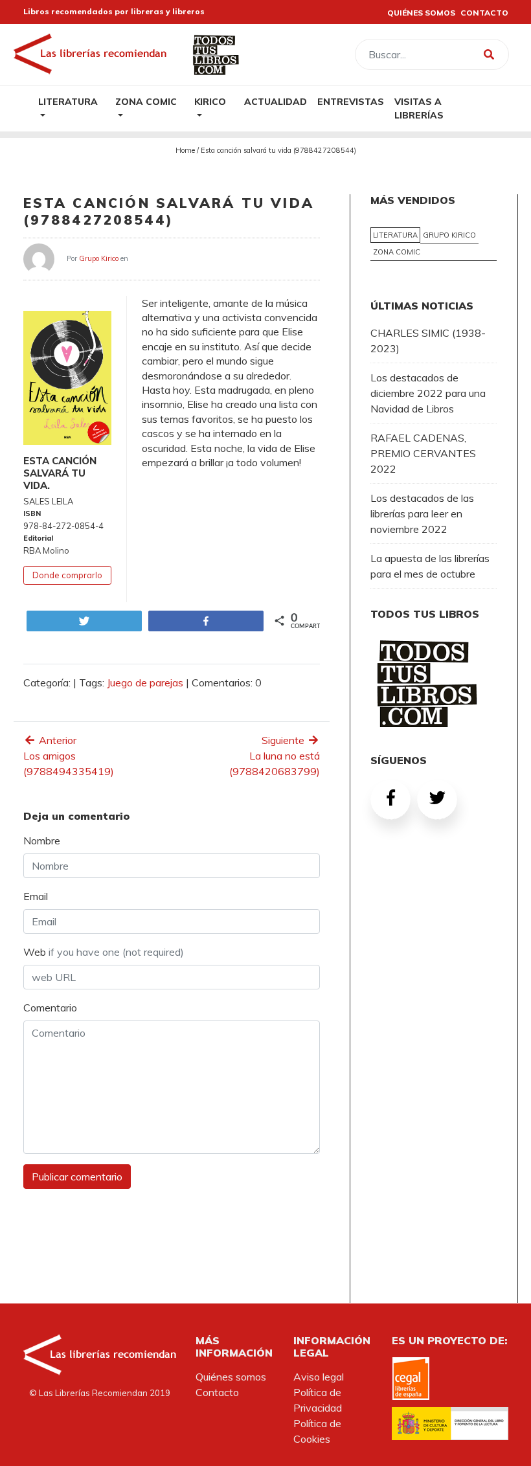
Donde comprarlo (67, 575)
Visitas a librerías (419, 108)
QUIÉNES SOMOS (421, 12)
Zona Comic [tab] (396, 251)
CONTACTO (484, 12)
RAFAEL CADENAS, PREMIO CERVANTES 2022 (423, 453)
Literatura (68, 101)
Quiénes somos (231, 1376)
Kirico (210, 101)
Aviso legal (318, 1376)
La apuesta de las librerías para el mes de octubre (430, 566)
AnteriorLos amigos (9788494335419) (68, 756)
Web (103, 951)
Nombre (41, 840)
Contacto (217, 1392)
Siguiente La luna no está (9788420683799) (274, 756)
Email (35, 896)
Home (185, 150)
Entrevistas (350, 101)
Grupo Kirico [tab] (449, 235)
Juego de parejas (145, 682)
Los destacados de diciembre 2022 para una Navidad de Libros (428, 393)
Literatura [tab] (395, 235)
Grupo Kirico (99, 257)
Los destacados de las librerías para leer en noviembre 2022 (422, 513)
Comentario (50, 1007)
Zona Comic (146, 101)
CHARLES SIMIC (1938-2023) (428, 340)
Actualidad (275, 101)
